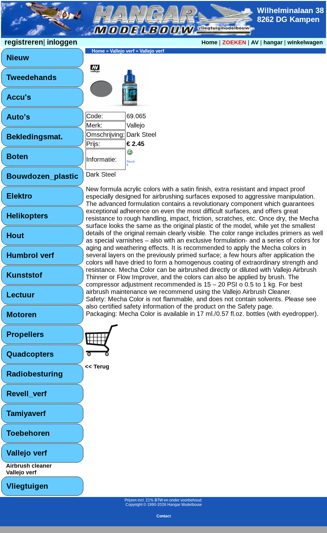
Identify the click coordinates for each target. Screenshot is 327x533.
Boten (17, 156)
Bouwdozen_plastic (42, 176)
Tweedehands (31, 77)
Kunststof (24, 275)
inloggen (61, 42)
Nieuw (17, 57)
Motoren (21, 314)
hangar (273, 42)
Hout (15, 235)
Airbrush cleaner (29, 466)
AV (255, 42)
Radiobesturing (34, 373)
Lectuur (20, 294)
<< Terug (97, 366)
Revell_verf (26, 393)
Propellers (25, 334)
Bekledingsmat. (34, 136)
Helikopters (27, 215)
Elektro (19, 196)
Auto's (18, 117)
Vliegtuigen (27, 486)
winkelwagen (305, 42)
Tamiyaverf (26, 413)
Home (209, 42)
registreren (23, 42)
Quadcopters (30, 354)
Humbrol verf (30, 255)
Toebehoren (28, 433)
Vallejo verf (26, 453)
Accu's (18, 97)
